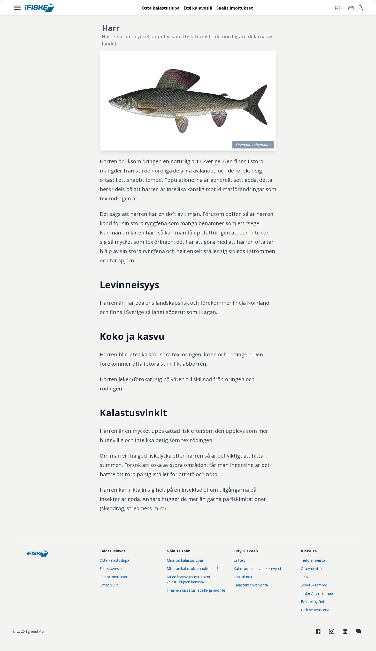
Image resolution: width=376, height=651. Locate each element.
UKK (304, 576)
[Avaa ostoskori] (351, 8)
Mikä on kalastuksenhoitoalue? (192, 568)
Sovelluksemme (314, 585)
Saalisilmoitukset (113, 576)
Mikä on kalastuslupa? (185, 560)
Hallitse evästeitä (315, 609)
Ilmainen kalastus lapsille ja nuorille (196, 590)
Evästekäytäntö (314, 601)
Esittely (239, 560)
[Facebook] (318, 631)
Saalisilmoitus (245, 576)
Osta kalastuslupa (114, 560)
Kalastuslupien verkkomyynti (257, 568)
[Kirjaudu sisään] (360, 9)
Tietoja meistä (313, 560)
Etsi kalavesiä (110, 568)
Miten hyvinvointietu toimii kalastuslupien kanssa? (189, 579)
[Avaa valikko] (17, 7)
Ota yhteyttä (311, 568)
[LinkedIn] (345, 631)
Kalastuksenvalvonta (251, 585)
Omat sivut (108, 585)
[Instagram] (331, 631)
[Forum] (358, 631)
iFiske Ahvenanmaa (317, 593)
